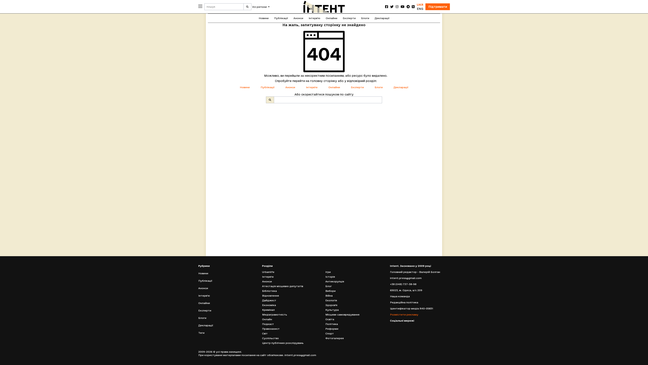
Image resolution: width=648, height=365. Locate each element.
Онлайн (267, 319)
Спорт (329, 333)
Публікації (281, 18)
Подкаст (268, 324)
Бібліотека (269, 290)
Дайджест (269, 300)
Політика (331, 324)
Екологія (331, 300)
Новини (264, 18)
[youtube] (402, 6)
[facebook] (386, 6)
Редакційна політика (404, 302)
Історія (330, 276)
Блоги (365, 18)
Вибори (330, 290)
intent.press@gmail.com (406, 278)
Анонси (298, 18)
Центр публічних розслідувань (283, 343)
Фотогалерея (334, 338)
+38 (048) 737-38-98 (403, 284)
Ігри (328, 272)
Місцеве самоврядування (342, 314)
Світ (265, 333)
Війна (329, 295)
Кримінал (268, 309)
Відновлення (270, 295)
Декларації (382, 18)
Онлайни (331, 18)
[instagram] (397, 6)
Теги (201, 332)
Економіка (269, 305)
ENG (420, 8)
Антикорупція (334, 281)
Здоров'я (331, 305)
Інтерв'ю (314, 18)
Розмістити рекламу (404, 314)
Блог (328, 286)
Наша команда (400, 296)
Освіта (329, 319)
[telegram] (408, 6)
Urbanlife (268, 272)
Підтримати (437, 6)
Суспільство (270, 338)
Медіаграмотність (274, 314)
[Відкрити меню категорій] (200, 6)
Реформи (331, 328)
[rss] (413, 6)
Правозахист (271, 328)
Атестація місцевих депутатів (282, 286)
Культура (332, 309)
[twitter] (392, 6)
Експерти (349, 18)
